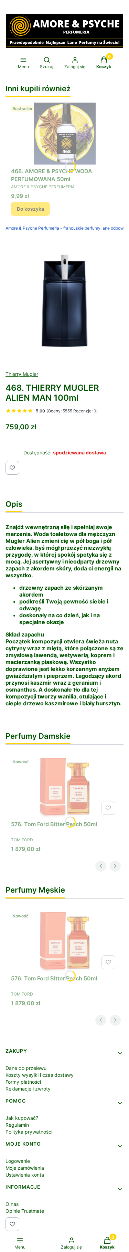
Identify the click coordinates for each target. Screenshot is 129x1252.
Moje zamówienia (25, 1168)
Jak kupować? (22, 1118)
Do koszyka (30, 209)
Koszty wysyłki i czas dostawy (40, 1075)
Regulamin (17, 1125)
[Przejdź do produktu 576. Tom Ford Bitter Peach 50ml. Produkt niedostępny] (64, 787)
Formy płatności (23, 1082)
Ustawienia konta (25, 1175)
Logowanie (18, 1161)
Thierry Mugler (22, 374)
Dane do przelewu (26, 1068)
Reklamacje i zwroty (28, 1089)
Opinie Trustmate (25, 1211)
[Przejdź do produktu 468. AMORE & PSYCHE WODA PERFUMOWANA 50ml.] (64, 134)
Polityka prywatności (29, 1132)
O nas (12, 1204)
